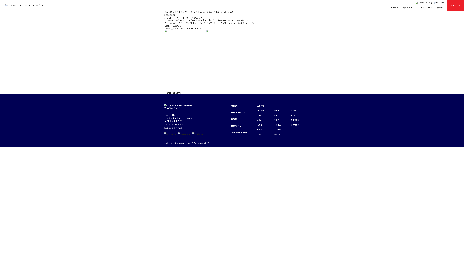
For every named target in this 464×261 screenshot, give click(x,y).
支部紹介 (440, 7)
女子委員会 (295, 120)
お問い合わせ (455, 5)
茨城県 (259, 125)
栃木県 (259, 129)
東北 (259, 120)
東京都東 (277, 125)
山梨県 (293, 110)
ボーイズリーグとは (424, 7)
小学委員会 (295, 125)
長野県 (293, 115)
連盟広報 (260, 110)
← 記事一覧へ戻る (172, 93)
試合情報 (394, 7)
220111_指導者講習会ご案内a (178, 28)
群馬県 (259, 134)
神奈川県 (277, 134)
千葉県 (276, 120)
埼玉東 (276, 115)
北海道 (259, 115)
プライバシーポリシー (239, 132)
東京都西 (277, 129)
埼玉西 (276, 110)
